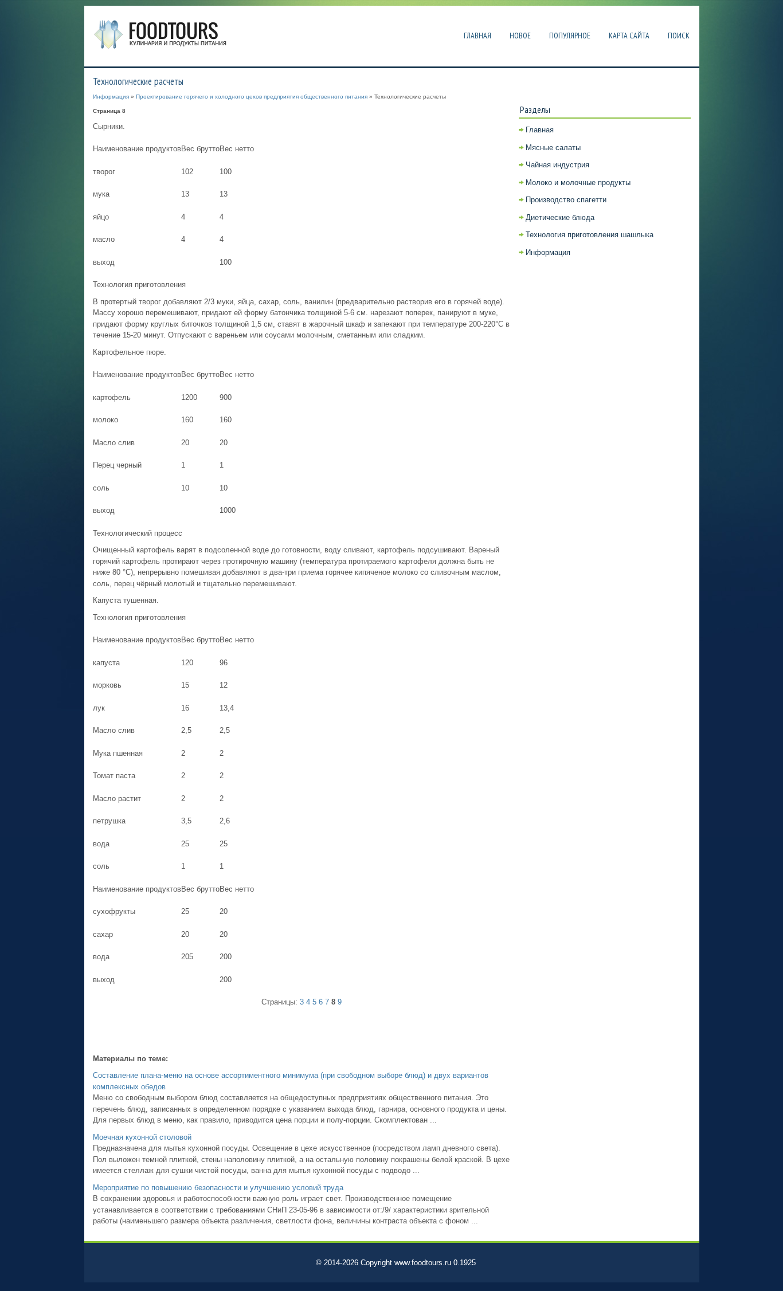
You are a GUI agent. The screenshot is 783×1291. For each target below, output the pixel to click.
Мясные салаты (553, 147)
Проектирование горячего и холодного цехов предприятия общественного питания (251, 96)
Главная (477, 35)
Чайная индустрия (557, 164)
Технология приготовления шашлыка (589, 234)
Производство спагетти (566, 199)
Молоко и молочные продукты (578, 182)
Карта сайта (629, 35)
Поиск (679, 35)
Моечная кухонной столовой (142, 1137)
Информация (111, 96)
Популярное (569, 35)
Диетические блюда (560, 217)
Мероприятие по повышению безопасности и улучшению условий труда (218, 1187)
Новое (520, 35)
